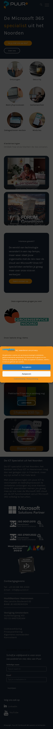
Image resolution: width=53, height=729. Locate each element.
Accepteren (26, 367)
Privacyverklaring (32, 379)
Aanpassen (26, 374)
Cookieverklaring (19, 379)
